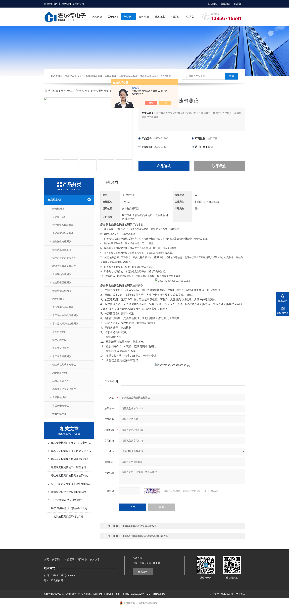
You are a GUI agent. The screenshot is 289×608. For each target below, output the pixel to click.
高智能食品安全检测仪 (64, 389)
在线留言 (225, 3)
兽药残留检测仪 (60, 348)
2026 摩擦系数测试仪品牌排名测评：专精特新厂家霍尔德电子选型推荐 (71, 508)
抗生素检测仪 (59, 340)
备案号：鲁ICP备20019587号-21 (132, 593)
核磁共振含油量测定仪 (64, 266)
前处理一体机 (59, 217)
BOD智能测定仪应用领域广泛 (67, 500)
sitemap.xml (159, 593)
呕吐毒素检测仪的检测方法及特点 (69, 475)
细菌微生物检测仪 (61, 241)
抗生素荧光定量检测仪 (64, 258)
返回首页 (212, 3)
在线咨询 (142, 571)
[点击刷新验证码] (152, 491)
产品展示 (69, 559)
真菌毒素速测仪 (60, 381)
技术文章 (160, 16)
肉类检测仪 (58, 299)
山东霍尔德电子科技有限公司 (69, 3)
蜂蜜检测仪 (58, 208)
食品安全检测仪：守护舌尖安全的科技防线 (71, 450)
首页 (63, 90)
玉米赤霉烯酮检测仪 (62, 233)
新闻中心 (144, 16)
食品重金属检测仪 (61, 290)
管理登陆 (240, 593)
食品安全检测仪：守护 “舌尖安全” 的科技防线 (71, 442)
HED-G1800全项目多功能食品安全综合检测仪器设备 (140, 536)
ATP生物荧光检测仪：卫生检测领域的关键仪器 (71, 483)
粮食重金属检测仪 (61, 282)
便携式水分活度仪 (61, 249)
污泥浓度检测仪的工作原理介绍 (68, 467)
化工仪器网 (227, 593)
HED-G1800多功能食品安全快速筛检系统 (134, 526)
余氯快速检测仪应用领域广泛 (67, 516)
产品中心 (128, 16)
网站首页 (97, 16)
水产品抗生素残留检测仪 (65, 315)
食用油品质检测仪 (61, 274)
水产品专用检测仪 (61, 356)
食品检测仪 (85, 90)
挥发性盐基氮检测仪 (62, 225)
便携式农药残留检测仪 (64, 364)
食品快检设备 (59, 397)
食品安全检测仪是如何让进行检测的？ (71, 459)
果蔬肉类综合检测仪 (62, 307)
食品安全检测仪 (102, 90)
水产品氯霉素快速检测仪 (65, 323)
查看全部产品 (59, 413)
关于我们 (113, 16)
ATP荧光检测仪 (60, 372)
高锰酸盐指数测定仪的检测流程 (68, 491)
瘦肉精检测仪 (59, 331)
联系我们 (238, 3)
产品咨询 (164, 166)
